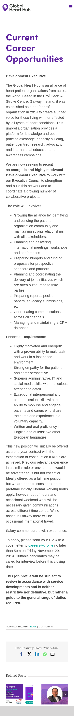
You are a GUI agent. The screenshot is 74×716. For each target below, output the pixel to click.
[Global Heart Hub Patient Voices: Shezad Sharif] (54, 686)
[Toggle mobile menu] (71, 7)
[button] (9, 694)
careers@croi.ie (40, 545)
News (33, 626)
